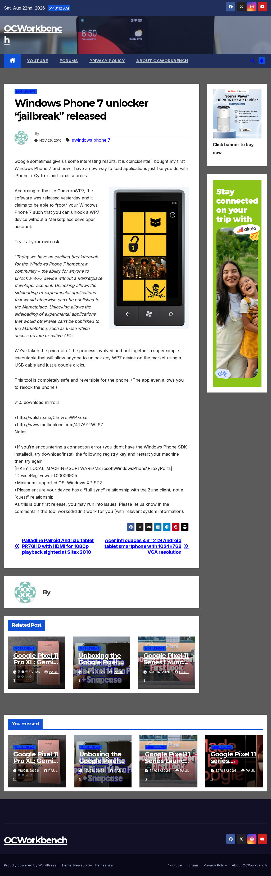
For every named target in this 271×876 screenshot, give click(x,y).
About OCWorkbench (162, 60)
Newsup (80, 865)
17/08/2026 (95, 771)
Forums (69, 60)
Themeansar (103, 865)
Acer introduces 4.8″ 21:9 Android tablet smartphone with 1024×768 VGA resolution (143, 546)
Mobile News (25, 91)
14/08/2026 (161, 771)
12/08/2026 (227, 771)
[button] (252, 60)
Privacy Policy (107, 60)
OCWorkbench (35, 840)
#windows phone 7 (91, 140)
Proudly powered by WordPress (30, 865)
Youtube (37, 60)
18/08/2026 (29, 771)
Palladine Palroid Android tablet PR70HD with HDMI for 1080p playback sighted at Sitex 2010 (58, 546)
